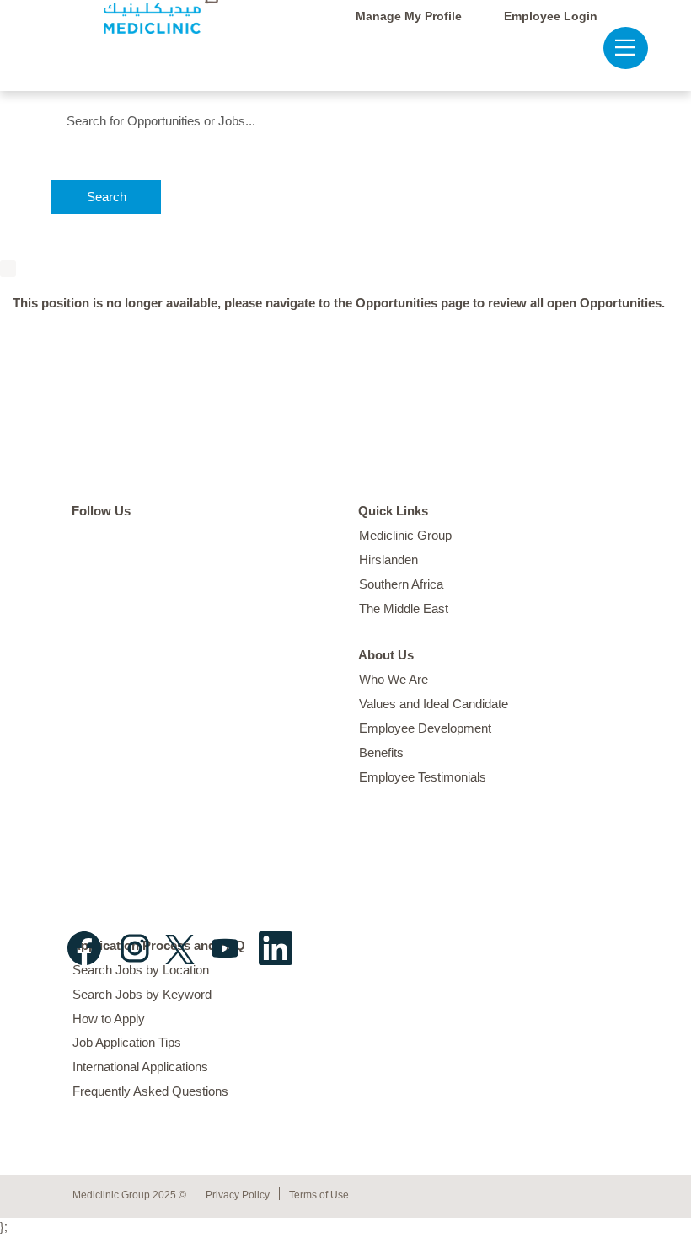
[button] (618, 47)
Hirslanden (388, 559)
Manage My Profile (409, 16)
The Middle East (403, 608)
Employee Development (425, 728)
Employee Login (550, 16)
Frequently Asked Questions (150, 1091)
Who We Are (393, 679)
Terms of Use (319, 1195)
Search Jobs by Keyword (142, 994)
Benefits (381, 752)
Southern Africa (401, 584)
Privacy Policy (238, 1195)
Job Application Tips (126, 1042)
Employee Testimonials (422, 777)
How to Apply (108, 1018)
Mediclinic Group (405, 535)
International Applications (140, 1066)
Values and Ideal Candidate (433, 703)
